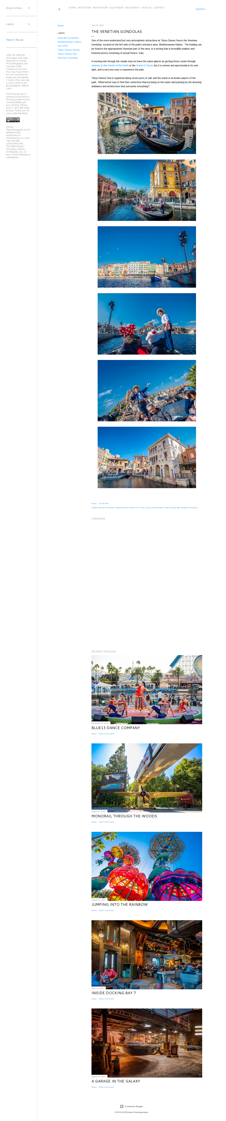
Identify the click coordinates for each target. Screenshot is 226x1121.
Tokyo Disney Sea (67, 53)
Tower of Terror (144, 65)
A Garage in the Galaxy (115, 1081)
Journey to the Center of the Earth (110, 65)
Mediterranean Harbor (69, 42)
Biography (132, 7)
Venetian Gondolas (68, 57)
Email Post (104, 503)
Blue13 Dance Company (115, 727)
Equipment (116, 7)
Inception (84, 7)
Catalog (146, 7)
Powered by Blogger (134, 1106)
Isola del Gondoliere (68, 38)
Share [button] (61, 25)
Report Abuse (14, 39)
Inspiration (100, 7)
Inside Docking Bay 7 (113, 992)
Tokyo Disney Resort (69, 50)
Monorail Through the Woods (124, 816)
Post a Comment (106, 733)
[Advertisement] (146, 621)
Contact (159, 7)
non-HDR (63, 46)
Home (72, 7)
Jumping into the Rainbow (119, 904)
